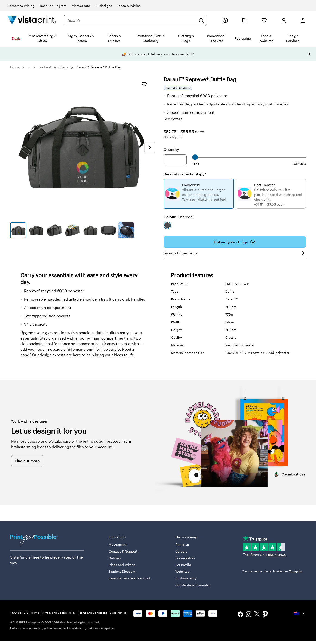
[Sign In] (283, 20)
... (29, 67)
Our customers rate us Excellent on (272, 571)
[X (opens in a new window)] (257, 614)
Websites (182, 571)
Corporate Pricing (20, 6)
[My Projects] (244, 20)
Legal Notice (118, 612)
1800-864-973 (19, 612)
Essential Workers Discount (129, 578)
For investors (185, 558)
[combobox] (132, 20)
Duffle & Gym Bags (53, 67)
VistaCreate (81, 6)
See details (173, 119)
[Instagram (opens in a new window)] (248, 614)
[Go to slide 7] (126, 230)
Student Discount (122, 571)
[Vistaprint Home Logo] (31, 20)
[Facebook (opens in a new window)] (240, 614)
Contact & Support (123, 551)
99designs (104, 6)
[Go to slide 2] (36, 230)
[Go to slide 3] (54, 230)
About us (182, 545)
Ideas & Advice (129, 6)
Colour (178, 217)
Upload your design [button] (231, 242)
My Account (118, 545)
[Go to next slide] (309, 54)
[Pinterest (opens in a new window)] (265, 614)
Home (14, 67)
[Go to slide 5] (90, 230)
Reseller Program (53, 6)
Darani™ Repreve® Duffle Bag (98, 67)
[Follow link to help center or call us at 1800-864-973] (225, 20)
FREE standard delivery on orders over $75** (160, 54)
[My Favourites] (264, 20)
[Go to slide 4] (72, 230)
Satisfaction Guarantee (193, 585)
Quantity (171, 149)
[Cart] (303, 20)
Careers (181, 551)
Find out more (27, 460)
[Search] (201, 20)
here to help (42, 557)
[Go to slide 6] (108, 230)
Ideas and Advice (122, 565)
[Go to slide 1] (18, 230)
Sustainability (185, 578)
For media (183, 565)
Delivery (115, 558)
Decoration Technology (185, 174)
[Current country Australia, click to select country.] (300, 613)
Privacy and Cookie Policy (58, 612)
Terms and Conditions (92, 612)
